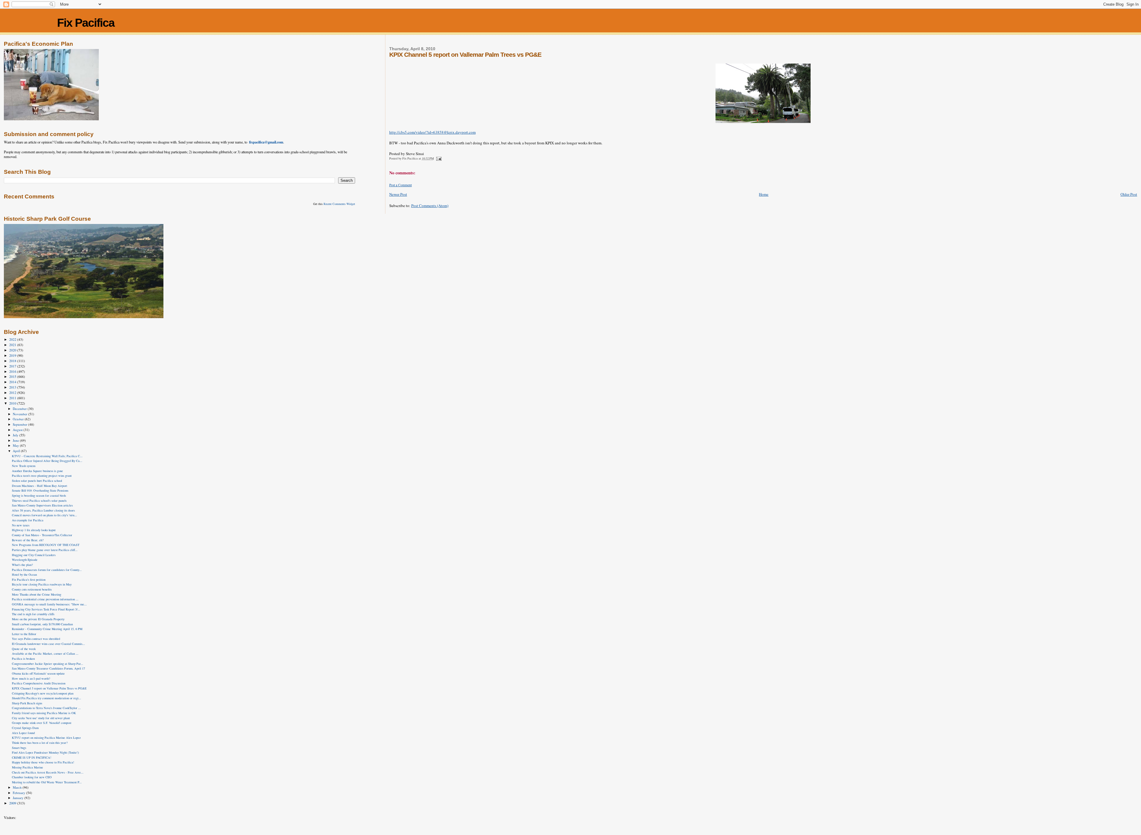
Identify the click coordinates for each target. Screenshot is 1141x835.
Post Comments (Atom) (429, 205)
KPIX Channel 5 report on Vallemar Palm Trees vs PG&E (49, 688)
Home (763, 194)
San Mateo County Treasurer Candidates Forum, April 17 (48, 668)
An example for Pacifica (27, 520)
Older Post (1128, 194)
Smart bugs (19, 748)
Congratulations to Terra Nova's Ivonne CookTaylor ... (46, 708)
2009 (13, 803)
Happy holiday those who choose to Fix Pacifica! (43, 762)
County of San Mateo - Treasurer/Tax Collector (42, 535)
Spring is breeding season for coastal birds (39, 495)
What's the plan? (22, 565)
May (16, 445)
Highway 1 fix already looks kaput (34, 530)
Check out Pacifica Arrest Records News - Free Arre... (47, 772)
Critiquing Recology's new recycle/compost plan (42, 693)
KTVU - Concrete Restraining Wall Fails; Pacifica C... (47, 456)
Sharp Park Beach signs (27, 703)
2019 (13, 355)
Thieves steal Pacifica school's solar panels (39, 500)
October (19, 419)
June (16, 440)
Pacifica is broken (23, 658)
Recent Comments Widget (339, 204)
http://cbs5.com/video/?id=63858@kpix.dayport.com (432, 132)
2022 (13, 339)
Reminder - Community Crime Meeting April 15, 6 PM (47, 629)
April (17, 451)
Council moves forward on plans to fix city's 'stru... (44, 515)
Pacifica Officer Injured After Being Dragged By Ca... (47, 461)
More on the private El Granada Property (38, 619)
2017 (13, 366)
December (20, 408)
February (19, 792)
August (18, 429)
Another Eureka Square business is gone (37, 471)
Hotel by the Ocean (24, 574)
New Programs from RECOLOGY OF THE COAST (45, 545)
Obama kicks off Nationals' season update (38, 673)
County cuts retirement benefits (32, 589)
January (18, 797)
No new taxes (20, 525)
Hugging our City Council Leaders (34, 555)
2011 (13, 398)
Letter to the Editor (24, 634)
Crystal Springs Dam (25, 728)
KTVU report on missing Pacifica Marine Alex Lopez (46, 737)
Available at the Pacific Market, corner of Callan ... (45, 653)
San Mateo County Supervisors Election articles (42, 505)
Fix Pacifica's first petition (28, 579)
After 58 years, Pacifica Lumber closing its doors (43, 510)
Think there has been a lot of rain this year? (40, 743)
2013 (13, 387)
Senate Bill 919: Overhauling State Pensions (40, 490)
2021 (13, 344)
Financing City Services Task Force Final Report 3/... (46, 609)
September (20, 424)
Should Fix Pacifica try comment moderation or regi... (46, 698)
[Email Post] (438, 158)
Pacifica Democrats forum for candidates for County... (47, 570)
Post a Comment (400, 185)
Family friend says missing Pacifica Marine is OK (44, 713)
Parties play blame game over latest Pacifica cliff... (45, 550)
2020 (13, 350)
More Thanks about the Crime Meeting (36, 594)
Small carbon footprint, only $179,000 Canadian (42, 624)
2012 (13, 392)
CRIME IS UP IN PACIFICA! (31, 757)
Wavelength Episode (24, 560)
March (18, 787)
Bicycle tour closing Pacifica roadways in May (42, 584)
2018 (13, 361)
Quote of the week (24, 649)
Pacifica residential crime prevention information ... (45, 599)
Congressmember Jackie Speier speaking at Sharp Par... (47, 664)
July (16, 435)
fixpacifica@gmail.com (266, 142)
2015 (13, 376)
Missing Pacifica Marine (27, 767)
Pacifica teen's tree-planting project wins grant (42, 475)
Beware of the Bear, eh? (28, 540)
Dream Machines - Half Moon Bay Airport (39, 486)
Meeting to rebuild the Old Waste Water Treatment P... (47, 782)
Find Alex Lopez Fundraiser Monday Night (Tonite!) (45, 752)
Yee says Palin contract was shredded (36, 639)
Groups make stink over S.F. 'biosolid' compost (41, 723)
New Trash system (23, 466)
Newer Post (398, 194)
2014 (13, 382)
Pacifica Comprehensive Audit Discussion (38, 683)
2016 (13, 371)
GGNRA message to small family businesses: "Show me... (49, 604)
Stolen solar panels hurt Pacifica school (37, 481)
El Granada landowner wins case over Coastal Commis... (48, 644)
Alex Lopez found (23, 733)
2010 (13, 403)
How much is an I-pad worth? (31, 678)
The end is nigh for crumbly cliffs (33, 614)
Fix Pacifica (85, 22)
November (20, 414)
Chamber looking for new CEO (32, 777)
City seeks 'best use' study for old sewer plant (41, 718)
